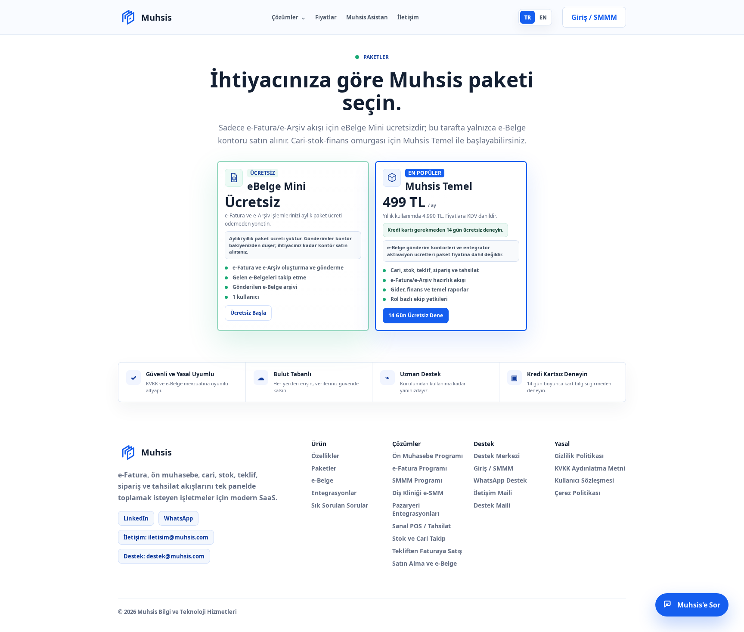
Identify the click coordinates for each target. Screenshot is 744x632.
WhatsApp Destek (500, 480)
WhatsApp (178, 518)
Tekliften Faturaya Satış (427, 551)
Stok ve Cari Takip (419, 538)
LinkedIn (136, 518)
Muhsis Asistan (367, 17)
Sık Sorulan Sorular (339, 505)
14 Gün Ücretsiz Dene (415, 315)
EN (543, 17)
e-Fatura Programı (419, 468)
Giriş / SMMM (493, 468)
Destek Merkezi (497, 456)
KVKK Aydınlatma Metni (590, 468)
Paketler (323, 468)
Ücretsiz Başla (248, 312)
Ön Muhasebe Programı (427, 456)
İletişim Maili (493, 493)
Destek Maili (492, 505)
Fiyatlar (326, 17)
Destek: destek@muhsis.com (164, 556)
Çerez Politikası (577, 493)
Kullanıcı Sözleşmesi (584, 480)
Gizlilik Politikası (579, 456)
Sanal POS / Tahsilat (421, 526)
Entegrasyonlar (333, 493)
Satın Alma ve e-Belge (424, 563)
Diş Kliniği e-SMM (417, 493)
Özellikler (325, 456)
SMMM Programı (417, 480)
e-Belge (322, 480)
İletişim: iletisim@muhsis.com (166, 537)
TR (527, 17)
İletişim (408, 17)
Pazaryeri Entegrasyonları (415, 509)
